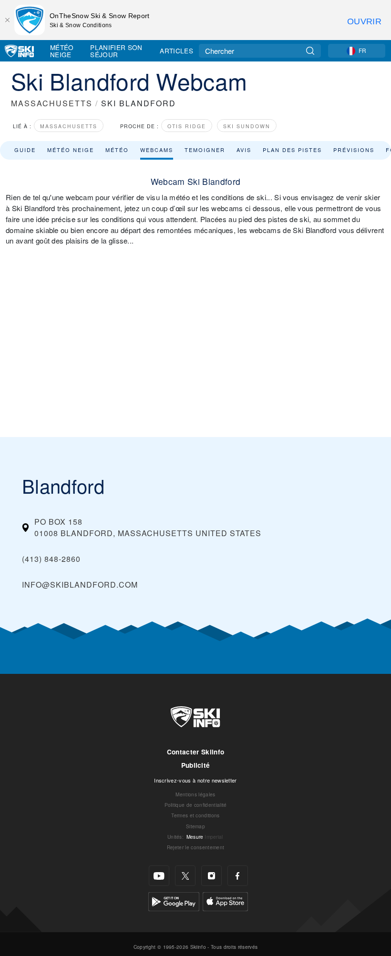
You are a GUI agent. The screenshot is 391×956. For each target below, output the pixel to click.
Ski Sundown (246, 126)
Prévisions (353, 149)
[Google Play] (173, 900)
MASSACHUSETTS (52, 103)
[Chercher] (310, 51)
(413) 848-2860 (51, 558)
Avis (244, 149)
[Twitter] (185, 875)
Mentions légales (195, 794)
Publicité (195, 765)
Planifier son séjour (116, 50)
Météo (117, 149)
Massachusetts (68, 126)
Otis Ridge (186, 126)
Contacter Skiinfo (195, 751)
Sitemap (195, 826)
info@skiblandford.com (80, 584)
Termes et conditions (195, 815)
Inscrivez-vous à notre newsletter (195, 780)
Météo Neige (62, 50)
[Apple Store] (225, 900)
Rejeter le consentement (195, 847)
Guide (25, 149)
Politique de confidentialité (196, 804)
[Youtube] (159, 875)
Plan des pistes (292, 149)
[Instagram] (211, 875)
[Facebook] (237, 875)
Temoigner (205, 149)
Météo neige (70, 149)
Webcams (156, 149)
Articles (176, 50)
